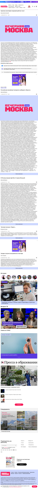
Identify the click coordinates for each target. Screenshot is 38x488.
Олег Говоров (3, 255)
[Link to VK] (3, 450)
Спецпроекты (31, 444)
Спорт (9, 94)
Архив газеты (30, 442)
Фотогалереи (23, 446)
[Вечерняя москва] (5, 474)
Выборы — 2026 (22, 7)
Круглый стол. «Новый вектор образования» (19, 318)
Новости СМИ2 (3, 87)
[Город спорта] (29, 6)
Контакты (20, 473)
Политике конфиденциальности (15, 486)
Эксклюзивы (4, 282)
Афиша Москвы (17, 6)
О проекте (19, 404)
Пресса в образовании (32, 446)
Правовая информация (26, 473)
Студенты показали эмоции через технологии (13, 389)
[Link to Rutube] (15, 450)
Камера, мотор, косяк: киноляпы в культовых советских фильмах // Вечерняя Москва (35, 277)
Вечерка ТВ (4, 306)
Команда (16, 473)
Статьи (22, 442)
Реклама (16, 472)
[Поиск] (33, 6)
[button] (35, 277)
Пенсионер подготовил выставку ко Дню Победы (13, 399)
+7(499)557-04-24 (33, 479)
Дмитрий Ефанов (4, 92)
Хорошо (34, 486)
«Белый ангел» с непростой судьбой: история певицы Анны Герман (4, 277)
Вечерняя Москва (4, 229)
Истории (3, 273)
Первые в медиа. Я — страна (13, 7)
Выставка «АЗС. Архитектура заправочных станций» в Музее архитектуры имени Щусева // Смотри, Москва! (19, 277)
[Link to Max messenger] (1, 450)
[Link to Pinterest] (1, 452)
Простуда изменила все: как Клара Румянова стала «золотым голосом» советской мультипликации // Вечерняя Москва (9, 277)
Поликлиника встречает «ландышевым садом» (10, 387)
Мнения (22, 444)
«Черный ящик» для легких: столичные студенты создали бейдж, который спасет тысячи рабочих (19, 291)
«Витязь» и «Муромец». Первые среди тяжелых (13, 394)
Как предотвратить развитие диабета (19, 343)
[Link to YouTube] (9, 450)
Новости (22, 440)
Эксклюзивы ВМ (11, 6)
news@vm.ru (22, 480)
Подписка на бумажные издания (23, 472)
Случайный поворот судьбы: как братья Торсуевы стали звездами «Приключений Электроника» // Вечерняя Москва (14, 277)
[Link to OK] (5, 450)
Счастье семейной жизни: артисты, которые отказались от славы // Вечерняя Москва (30, 277)
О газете (12, 472)
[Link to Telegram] (11, 450)
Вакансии (12, 473)
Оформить (22, 464)
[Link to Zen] (7, 450)
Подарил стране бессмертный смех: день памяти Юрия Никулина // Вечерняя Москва (24, 277)
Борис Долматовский (5, 13)
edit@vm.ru (7, 480)
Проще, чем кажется (6, 334)
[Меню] (36, 6)
